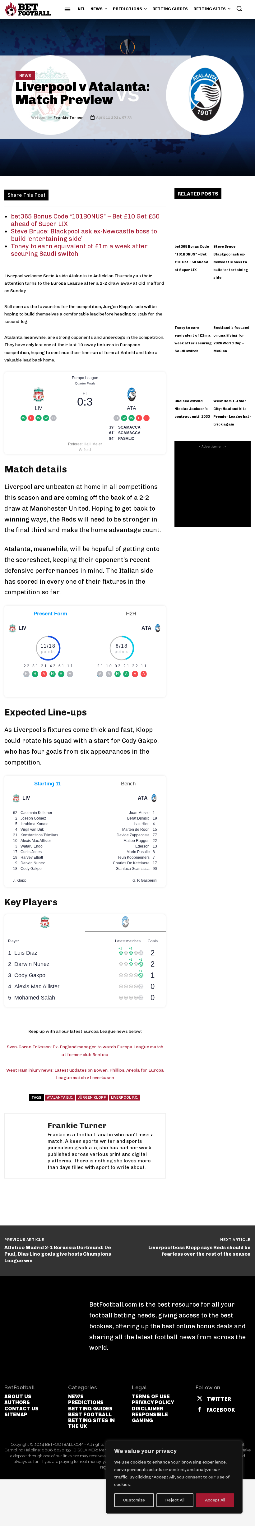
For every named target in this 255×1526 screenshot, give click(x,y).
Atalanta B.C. (60, 1098)
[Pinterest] (93, 194)
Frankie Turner (68, 117)
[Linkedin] (121, 194)
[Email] (150, 194)
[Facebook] (64, 194)
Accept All (215, 1500)
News (25, 75)
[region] (174, 1477)
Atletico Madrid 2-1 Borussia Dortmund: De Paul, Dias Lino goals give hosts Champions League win (57, 1253)
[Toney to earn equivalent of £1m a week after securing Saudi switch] (193, 303)
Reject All (174, 1500)
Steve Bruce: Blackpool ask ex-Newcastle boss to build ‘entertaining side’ (230, 262)
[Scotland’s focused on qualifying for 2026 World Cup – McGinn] (232, 303)
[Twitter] (78, 194)
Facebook (220, 1410)
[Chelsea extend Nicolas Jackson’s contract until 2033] (193, 376)
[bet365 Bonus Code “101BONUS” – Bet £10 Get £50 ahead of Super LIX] (193, 222)
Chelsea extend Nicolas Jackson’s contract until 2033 (192, 409)
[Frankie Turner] (23, 117)
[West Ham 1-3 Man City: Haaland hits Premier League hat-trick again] (232, 376)
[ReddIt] (136, 194)
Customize (134, 1500)
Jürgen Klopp (92, 1098)
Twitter (218, 1399)
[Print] (164, 194)
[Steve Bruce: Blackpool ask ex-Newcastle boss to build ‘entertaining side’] (232, 222)
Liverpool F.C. (124, 1098)
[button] (239, 8)
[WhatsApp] (107, 194)
